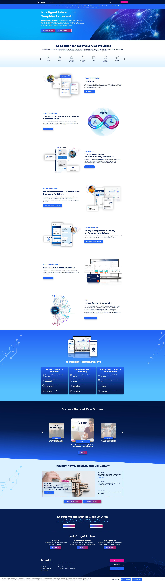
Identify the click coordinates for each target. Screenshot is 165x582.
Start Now (48, 129)
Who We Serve (52, 2)
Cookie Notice (84, 579)
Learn (77, 2)
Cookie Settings (115, 579)
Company (70, 2)
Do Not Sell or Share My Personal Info (66, 568)
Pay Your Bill (116, 564)
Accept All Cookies (136, 579)
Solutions (62, 2)
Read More (49, 492)
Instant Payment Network (47, 563)
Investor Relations (46, 568)
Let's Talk (124, 2)
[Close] (163, 579)
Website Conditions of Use (64, 566)
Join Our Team (44, 566)
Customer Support (116, 569)
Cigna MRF (60, 564)
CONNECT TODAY (90, 318)
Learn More (89, 91)
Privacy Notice (44, 570)
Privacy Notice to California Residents (66, 563)
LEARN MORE (48, 278)
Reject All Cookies (125, 579)
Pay (116, 2)
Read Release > (95, 7)
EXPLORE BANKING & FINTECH (93, 241)
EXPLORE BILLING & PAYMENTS (52, 205)
